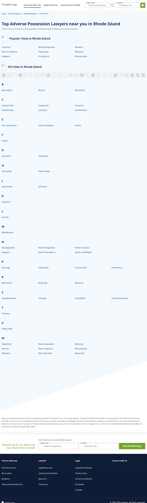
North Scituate (82, 247)
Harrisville (6, 171)
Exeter (78, 125)
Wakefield (6, 344)
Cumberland (81, 110)
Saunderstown (9, 298)
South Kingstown (120, 298)
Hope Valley (44, 171)
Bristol (41, 90)
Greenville (43, 156)
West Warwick (45, 353)
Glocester (6, 156)
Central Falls (8, 105)
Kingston (6, 202)
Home (4, 13)
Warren (5, 348)
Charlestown (8, 110)
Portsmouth (81, 267)
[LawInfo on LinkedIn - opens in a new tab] (142, 466)
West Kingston (45, 348)
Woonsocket (81, 56)
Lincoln (5, 217)
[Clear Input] (107, 5)
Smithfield (80, 298)
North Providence (46, 252)
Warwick (79, 47)
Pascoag (6, 267)
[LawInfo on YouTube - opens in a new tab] (133, 466)
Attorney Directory (14, 13)
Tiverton (6, 313)
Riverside (42, 283)
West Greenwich (46, 344)
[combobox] (97, 5)
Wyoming (79, 353)
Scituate (42, 298)
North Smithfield (83, 252)
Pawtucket (43, 52)
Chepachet (43, 105)
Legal (77, 460)
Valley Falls (7, 329)
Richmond (7, 283)
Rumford (79, 283)
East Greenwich (9, 125)
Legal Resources (50, 5)
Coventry (42, 110)
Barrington (7, 90)
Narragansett (8, 247)
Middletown (7, 232)
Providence (43, 56)
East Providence (9, 52)
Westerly (79, 52)
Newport (6, 56)
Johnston (42, 186)
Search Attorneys (132, 446)
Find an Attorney (9, 460)
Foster (5, 141)
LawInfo (42, 460)
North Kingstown (46, 47)
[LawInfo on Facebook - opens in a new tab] (114, 466)
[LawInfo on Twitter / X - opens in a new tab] (124, 466)
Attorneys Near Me (32, 5)
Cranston (6, 47)
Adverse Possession (30, 13)
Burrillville (80, 90)
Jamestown (7, 186)
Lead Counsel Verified (70, 5)
